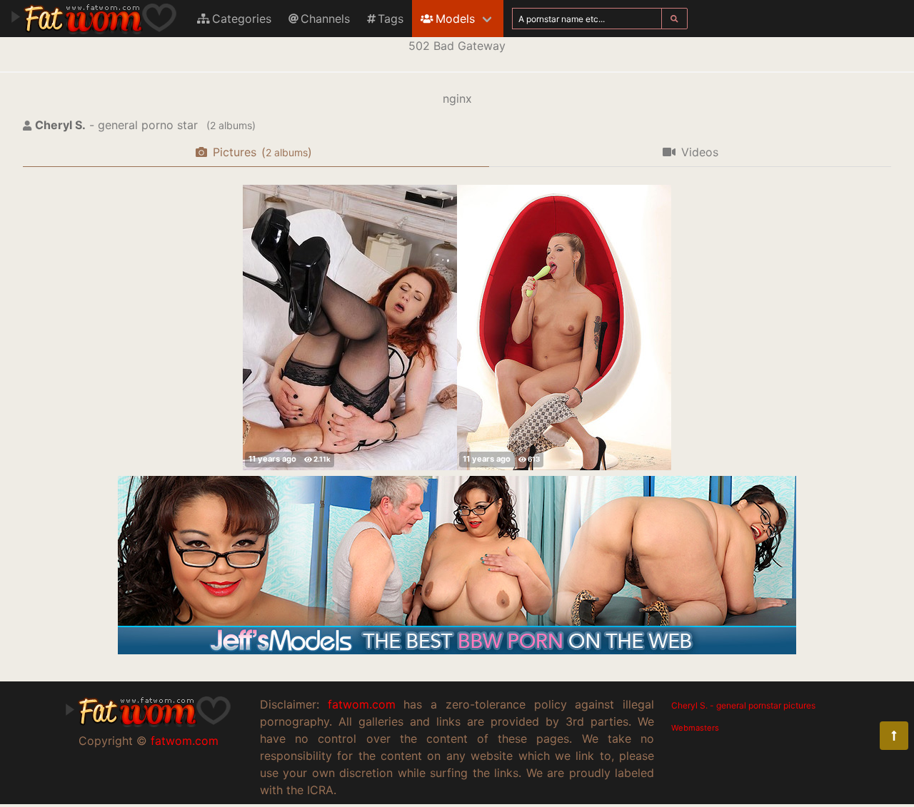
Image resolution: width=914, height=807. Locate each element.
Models (455, 18)
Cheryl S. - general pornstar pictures (743, 705)
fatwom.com (185, 741)
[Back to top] (894, 735)
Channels (325, 18)
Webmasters (695, 728)
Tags (390, 18)
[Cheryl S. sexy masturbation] (564, 327)
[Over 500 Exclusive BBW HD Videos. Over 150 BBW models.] (457, 650)
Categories (241, 18)
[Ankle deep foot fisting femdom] (350, 327)
